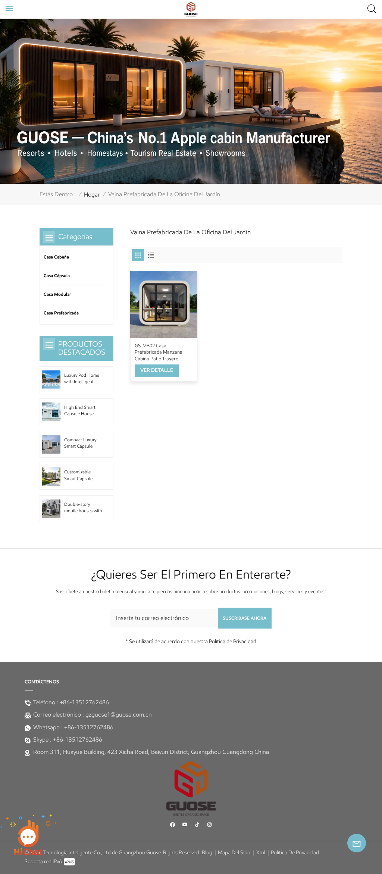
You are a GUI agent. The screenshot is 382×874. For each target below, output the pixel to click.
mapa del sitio (234, 852)
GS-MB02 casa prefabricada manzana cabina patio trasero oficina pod (158, 352)
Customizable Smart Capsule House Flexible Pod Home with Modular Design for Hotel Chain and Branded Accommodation (83, 475)
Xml (260, 852)
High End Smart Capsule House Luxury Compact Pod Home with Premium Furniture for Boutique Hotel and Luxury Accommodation (82, 411)
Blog (207, 852)
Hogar (92, 194)
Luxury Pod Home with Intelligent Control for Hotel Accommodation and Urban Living (81, 379)
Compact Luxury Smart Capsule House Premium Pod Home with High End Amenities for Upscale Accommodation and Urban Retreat (82, 443)
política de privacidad (295, 852)
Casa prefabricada (61, 313)
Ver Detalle (156, 370)
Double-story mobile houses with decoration (83, 508)
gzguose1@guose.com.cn (118, 714)
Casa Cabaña (56, 257)
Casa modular (57, 294)
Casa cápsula (57, 275)
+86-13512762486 (84, 702)
